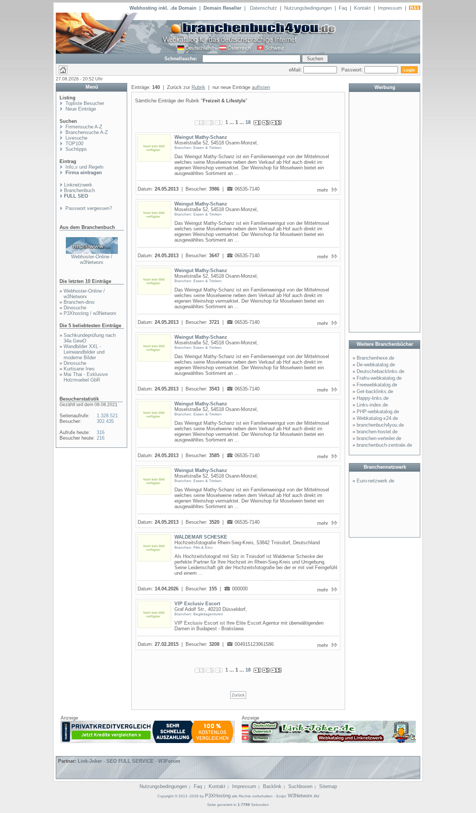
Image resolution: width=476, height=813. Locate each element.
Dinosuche (75, 307)
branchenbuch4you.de (380, 425)
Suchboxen (300, 786)
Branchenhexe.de (375, 358)
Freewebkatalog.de (377, 385)
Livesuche (75, 138)
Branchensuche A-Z (86, 132)
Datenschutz (263, 8)
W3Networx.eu (303, 795)
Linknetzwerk (78, 185)
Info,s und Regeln (83, 167)
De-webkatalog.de (376, 364)
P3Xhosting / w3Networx (90, 313)
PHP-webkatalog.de (378, 411)
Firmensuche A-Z (83, 127)
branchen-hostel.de (377, 431)
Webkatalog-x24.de (377, 418)
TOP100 (73, 143)
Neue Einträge (80, 109)
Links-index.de (372, 405)
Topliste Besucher (84, 103)
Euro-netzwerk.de (375, 481)
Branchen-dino (79, 302)
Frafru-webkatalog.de (379, 378)
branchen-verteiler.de (379, 438)
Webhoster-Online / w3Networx (91, 259)
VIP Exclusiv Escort (197, 603)
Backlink (272, 786)
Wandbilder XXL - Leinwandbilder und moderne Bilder (84, 352)
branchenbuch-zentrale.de (384, 445)
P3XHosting (218, 795)
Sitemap (328, 786)
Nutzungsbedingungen (308, 8)
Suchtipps (75, 149)
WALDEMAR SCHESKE (200, 537)
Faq (343, 8)
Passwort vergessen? (88, 208)
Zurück (238, 695)
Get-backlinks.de (375, 391)
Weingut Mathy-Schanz (200, 137)
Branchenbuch (79, 190)
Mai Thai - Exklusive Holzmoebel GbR (86, 377)
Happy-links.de (373, 398)
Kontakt (362, 8)
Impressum (390, 8)
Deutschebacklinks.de (380, 371)
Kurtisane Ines (79, 369)
